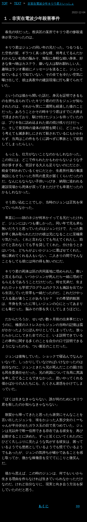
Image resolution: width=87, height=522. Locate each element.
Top (4, 3)
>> (78, 506)
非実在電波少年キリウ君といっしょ (51, 3)
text (17, 3)
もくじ (43, 506)
